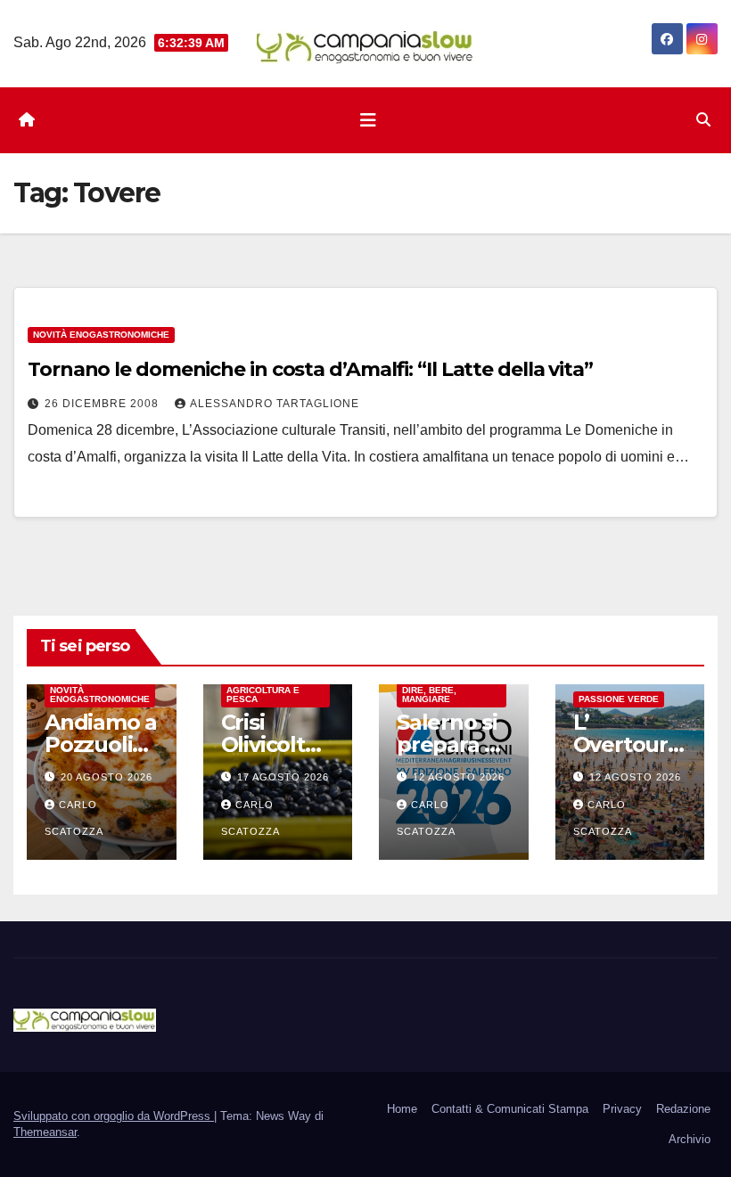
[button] (703, 119)
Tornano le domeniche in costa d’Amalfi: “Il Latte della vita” (310, 369)
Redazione (683, 1109)
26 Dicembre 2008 (103, 403)
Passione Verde (619, 699)
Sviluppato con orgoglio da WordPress (113, 1116)
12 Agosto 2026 (459, 777)
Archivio (689, 1139)
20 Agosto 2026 (106, 777)
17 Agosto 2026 (283, 777)
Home (402, 1109)
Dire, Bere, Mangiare (429, 694)
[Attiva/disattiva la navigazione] (368, 120)
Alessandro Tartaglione (274, 403)
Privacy (622, 1109)
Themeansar (45, 1132)
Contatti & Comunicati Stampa (509, 1109)
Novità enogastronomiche (101, 334)
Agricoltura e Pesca (263, 694)
